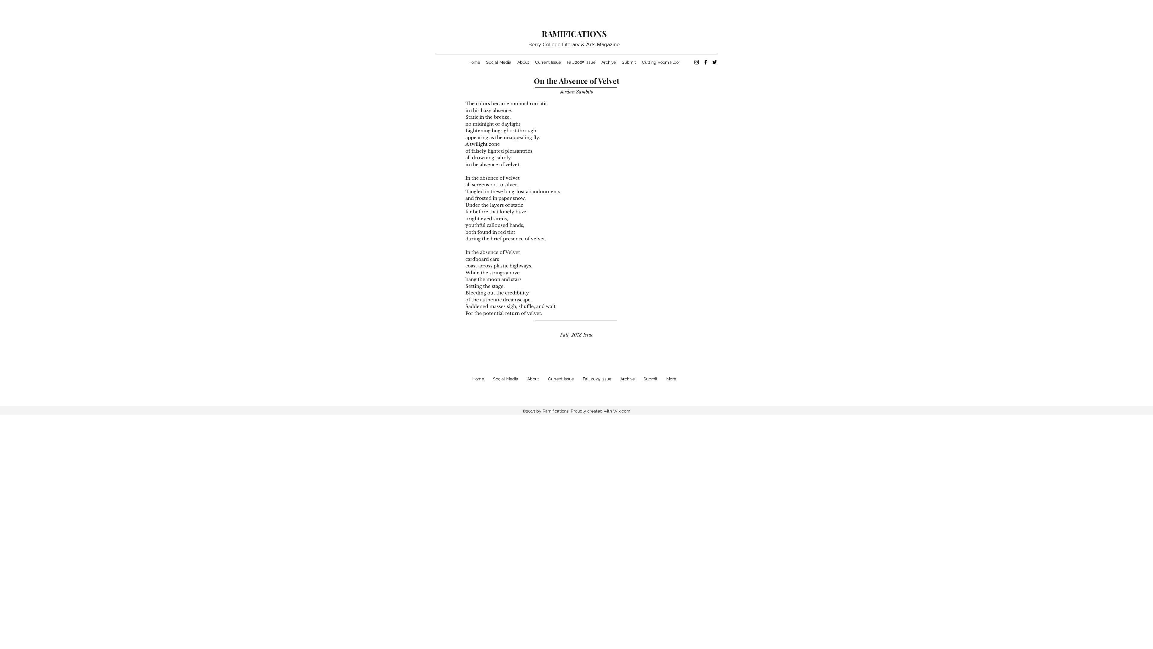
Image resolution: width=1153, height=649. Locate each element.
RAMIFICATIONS (574, 33)
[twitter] (715, 62)
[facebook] (706, 62)
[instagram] (697, 62)
